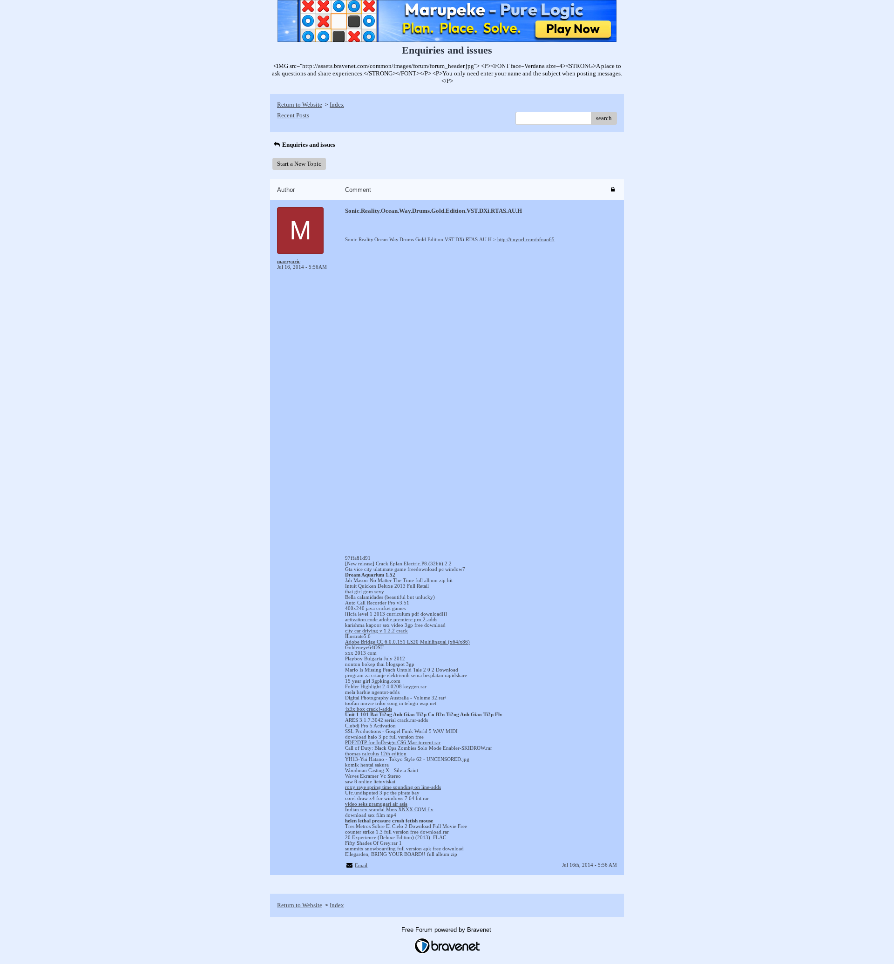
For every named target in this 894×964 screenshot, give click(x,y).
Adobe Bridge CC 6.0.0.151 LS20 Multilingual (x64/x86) (407, 642)
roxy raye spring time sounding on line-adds (393, 787)
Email (361, 865)
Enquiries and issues (308, 144)
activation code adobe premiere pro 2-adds (391, 619)
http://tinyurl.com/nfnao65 (526, 239)
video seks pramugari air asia (376, 804)
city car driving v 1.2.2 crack (376, 630)
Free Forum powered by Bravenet (447, 929)
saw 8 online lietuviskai (370, 781)
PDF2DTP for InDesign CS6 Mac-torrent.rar (392, 742)
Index (337, 104)
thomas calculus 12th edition (375, 753)
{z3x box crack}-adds (368, 709)
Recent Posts (293, 115)
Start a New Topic (299, 163)
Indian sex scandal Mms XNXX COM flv (389, 809)
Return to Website (299, 104)
